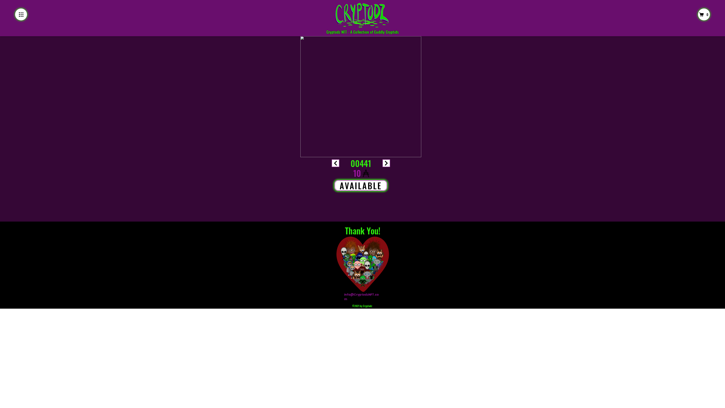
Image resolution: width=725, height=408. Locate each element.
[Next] (335, 163)
